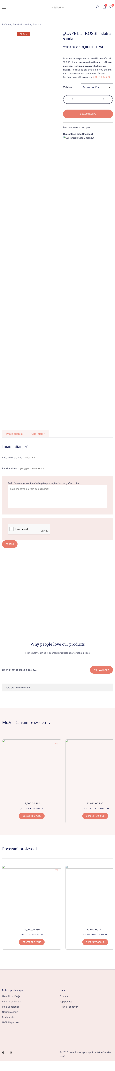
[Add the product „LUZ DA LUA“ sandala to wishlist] (56, 744)
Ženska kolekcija (22, 24)
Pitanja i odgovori (69, 1006)
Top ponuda (66, 1001)
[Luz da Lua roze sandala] (31, 895)
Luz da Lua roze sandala (32, 934)
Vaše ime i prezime (12, 457)
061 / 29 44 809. (102, 77)
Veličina (67, 87)
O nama (64, 996)
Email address (9, 468)
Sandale (37, 24)
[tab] (14, 433)
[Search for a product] (97, 7)
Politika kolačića (10, 1006)
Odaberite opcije (32, 816)
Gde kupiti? (38, 433)
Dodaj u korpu (88, 114)
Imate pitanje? (14, 433)
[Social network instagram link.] (11, 1052)
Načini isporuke (10, 1022)
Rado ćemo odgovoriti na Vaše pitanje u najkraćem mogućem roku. (43, 483)
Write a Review (101, 670)
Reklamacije (8, 1017)
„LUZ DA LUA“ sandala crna (95, 808)
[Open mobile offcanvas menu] (4, 7)
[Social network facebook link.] (3, 1052)
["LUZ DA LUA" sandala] (31, 769)
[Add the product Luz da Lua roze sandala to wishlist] (56, 870)
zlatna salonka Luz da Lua (95, 934)
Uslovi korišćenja (11, 996)
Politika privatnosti (12, 1001)
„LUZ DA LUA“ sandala (31, 808)
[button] (72, 99)
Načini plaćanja (10, 1012)
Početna (6, 24)
